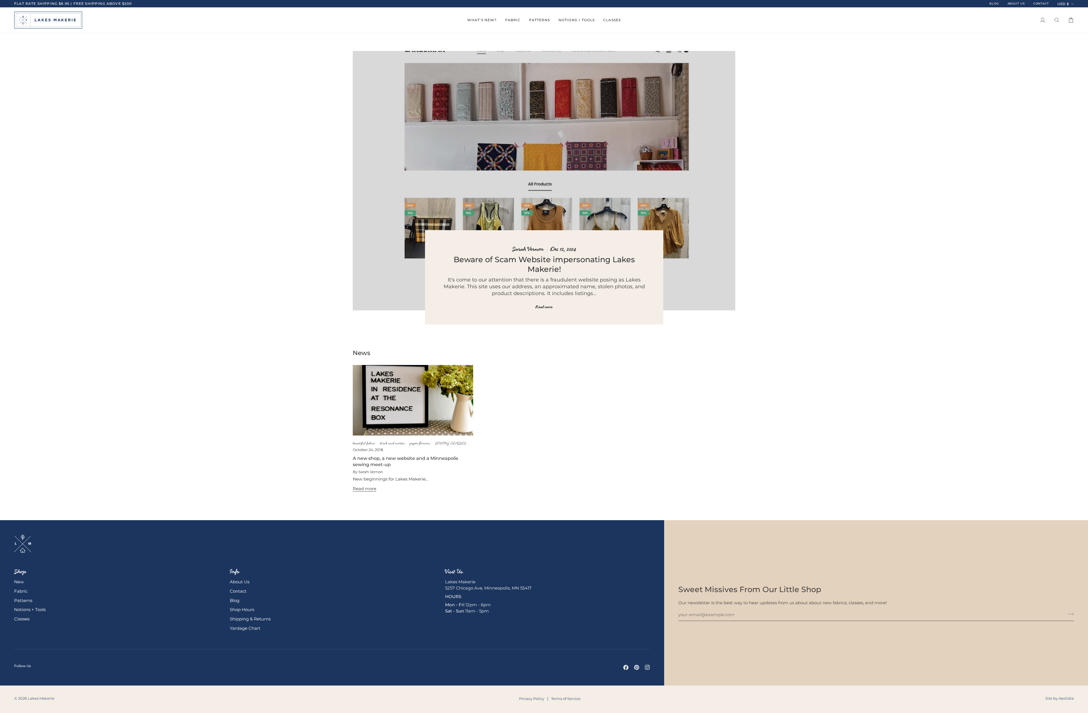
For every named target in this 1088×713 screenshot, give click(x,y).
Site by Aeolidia (1059, 698)
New (19, 581)
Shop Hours (242, 609)
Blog (234, 600)
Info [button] (234, 571)
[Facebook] (625, 667)
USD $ (1063, 4)
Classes (21, 619)
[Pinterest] (636, 667)
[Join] (1069, 614)
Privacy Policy (531, 698)
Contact (238, 591)
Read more (544, 307)
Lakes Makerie (41, 698)
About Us (239, 581)
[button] (482, 20)
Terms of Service (566, 698)
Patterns (23, 600)
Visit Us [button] (454, 571)
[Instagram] (647, 667)
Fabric (20, 591)
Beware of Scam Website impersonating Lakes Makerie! (544, 264)
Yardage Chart (245, 628)
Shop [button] (20, 571)
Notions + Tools (30, 609)
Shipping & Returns (250, 619)
